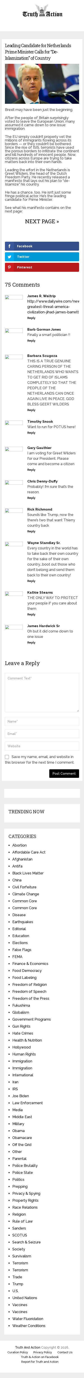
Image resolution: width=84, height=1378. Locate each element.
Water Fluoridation (27, 1319)
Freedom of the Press (30, 998)
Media (17, 1110)
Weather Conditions (28, 1326)
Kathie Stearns (40, 593)
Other (17, 1152)
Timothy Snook (40, 422)
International (22, 1075)
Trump (17, 1284)
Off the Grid (21, 1145)
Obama (18, 1131)
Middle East (22, 1117)
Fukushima (21, 1005)
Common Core (24, 901)
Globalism (20, 1012)
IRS (15, 1089)
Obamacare (22, 1138)
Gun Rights (21, 1026)
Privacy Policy (42, 1352)
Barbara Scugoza (42, 356)
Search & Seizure (26, 1242)
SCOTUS (19, 1235)
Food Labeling (24, 977)
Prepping (20, 1186)
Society (18, 1249)
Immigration (22, 1061)
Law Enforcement (27, 1103)
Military (18, 1124)
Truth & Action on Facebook (40, 1357)
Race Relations (25, 1207)
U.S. (15, 1291)
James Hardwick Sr (43, 626)
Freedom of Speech (29, 991)
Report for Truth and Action (39, 1361)
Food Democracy (27, 971)
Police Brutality (25, 1165)
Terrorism (20, 1263)
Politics (18, 1179)
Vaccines (19, 1305)
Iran (15, 1082)
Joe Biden (20, 1096)
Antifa (17, 866)
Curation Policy (17, 1352)
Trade (17, 1277)
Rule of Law (22, 1221)
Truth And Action (27, 1347)
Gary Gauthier (39, 448)
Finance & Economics (30, 964)
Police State (22, 1172)
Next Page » (42, 221)
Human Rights (24, 1054)
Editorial (19, 929)
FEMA (17, 957)
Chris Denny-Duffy (42, 481)
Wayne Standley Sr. (43, 543)
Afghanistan (22, 859)
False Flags (21, 950)
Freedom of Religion (29, 984)
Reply (31, 318)
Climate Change (25, 894)
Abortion (19, 845)
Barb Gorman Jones (44, 329)
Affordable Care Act (28, 852)
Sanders (19, 1228)
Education (20, 936)
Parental (19, 1159)
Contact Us (64, 1352)
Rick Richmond (39, 509)
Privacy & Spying (26, 1193)
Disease (19, 915)
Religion (19, 1214)
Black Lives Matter (27, 873)
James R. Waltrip (41, 296)
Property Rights (25, 1200)
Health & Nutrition (27, 1040)
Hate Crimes (22, 1033)
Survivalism (21, 1256)
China (17, 880)
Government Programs (31, 1019)
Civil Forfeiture (24, 887)
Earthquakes (22, 922)
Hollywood (21, 1047)
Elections (20, 943)
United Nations (24, 1298)
